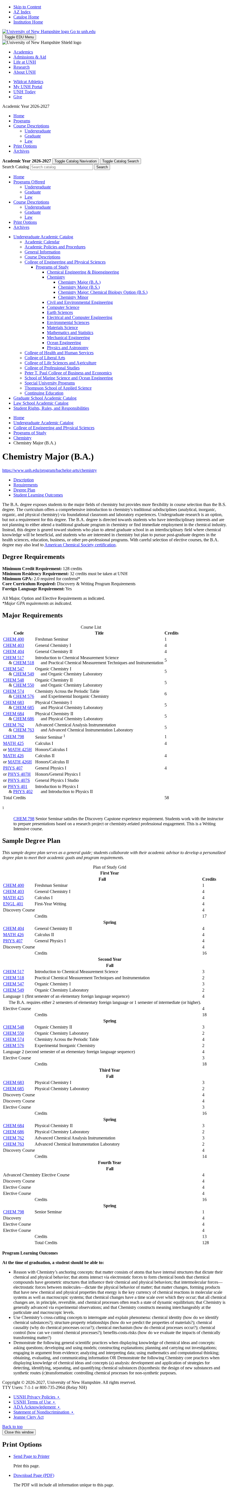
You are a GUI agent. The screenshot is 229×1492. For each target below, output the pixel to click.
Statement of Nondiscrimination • (43, 1412)
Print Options (25, 146)
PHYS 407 (13, 768)
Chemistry (56, 277)
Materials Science (62, 327)
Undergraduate (38, 131)
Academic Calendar (42, 241)
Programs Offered (29, 181)
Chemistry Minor (73, 297)
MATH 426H (20, 761)
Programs (21, 120)
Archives (21, 151)
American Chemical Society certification (80, 544)
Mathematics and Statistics (70, 332)
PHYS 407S (19, 780)
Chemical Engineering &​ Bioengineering (83, 272)
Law (29, 141)
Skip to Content (27, 6)
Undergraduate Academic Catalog (43, 236)
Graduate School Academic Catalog (45, 398)
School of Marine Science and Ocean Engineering (69, 378)
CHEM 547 (13, 668)
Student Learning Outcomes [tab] (38, 495)
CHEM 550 (23, 685)
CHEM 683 (13, 702)
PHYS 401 (17, 786)
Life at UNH (24, 62)
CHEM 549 (23, 674)
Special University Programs (50, 383)
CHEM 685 (23, 707)
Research (21, 67)
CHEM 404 (13, 651)
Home (18, 115)
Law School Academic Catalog (40, 403)
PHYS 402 (23, 791)
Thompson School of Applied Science (58, 388)
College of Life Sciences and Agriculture (60, 362)
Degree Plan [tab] (24, 490)
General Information (42, 252)
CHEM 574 (13, 691)
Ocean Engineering (64, 342)
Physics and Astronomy (68, 347)
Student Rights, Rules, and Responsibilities (51, 408)
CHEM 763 (23, 730)
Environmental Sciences (68, 322)
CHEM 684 (13, 713)
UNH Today (24, 91)
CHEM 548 (13, 680)
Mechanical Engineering (68, 337)
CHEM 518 (23, 662)
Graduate (33, 136)
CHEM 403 (13, 645)
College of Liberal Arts (45, 357)
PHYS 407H (19, 774)
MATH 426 (13, 755)
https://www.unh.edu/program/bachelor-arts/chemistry (49, 470)
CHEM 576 (23, 696)
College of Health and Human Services (59, 352)
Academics (23, 52)
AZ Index (22, 12)
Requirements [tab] (25, 484)
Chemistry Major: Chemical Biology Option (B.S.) (102, 292)
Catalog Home (26, 17)
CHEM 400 (13, 639)
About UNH (24, 72)
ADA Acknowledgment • (37, 1407)
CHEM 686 (23, 718)
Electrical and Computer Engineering (79, 317)
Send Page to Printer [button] (31, 1456)
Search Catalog (15, 166)
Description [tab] (23, 479)
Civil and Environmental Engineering (80, 302)
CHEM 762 (13, 724)
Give (17, 96)
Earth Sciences (60, 312)
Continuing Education (44, 393)
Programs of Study (52, 267)
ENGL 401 (13, 903)
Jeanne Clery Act (28, 1417)
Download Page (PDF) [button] (33, 1475)
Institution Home (28, 22)
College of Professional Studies (52, 367)
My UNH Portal (27, 86)
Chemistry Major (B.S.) (79, 287)
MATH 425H (20, 749)
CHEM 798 (13, 736)
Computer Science (63, 307)
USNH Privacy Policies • (36, 1397)
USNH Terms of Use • (34, 1402)
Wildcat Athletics (28, 81)
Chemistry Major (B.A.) (79, 282)
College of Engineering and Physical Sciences (65, 262)
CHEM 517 (13, 657)
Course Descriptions (31, 125)
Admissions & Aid (29, 57)
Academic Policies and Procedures (55, 246)
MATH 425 (13, 743)
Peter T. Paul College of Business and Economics (68, 372)
